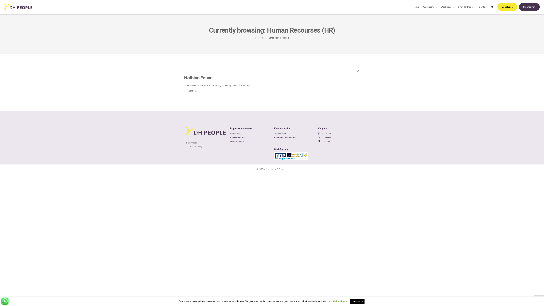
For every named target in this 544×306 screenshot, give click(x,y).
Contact (483, 7)
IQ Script (280, 169)
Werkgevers (447, 7)
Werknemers (430, 7)
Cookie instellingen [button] (338, 301)
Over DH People (466, 7)
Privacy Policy (280, 134)
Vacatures (507, 7)
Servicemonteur (237, 138)
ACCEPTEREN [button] (357, 301)
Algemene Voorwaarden (285, 138)
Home (416, 7)
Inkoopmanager (237, 142)
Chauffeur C (235, 134)
